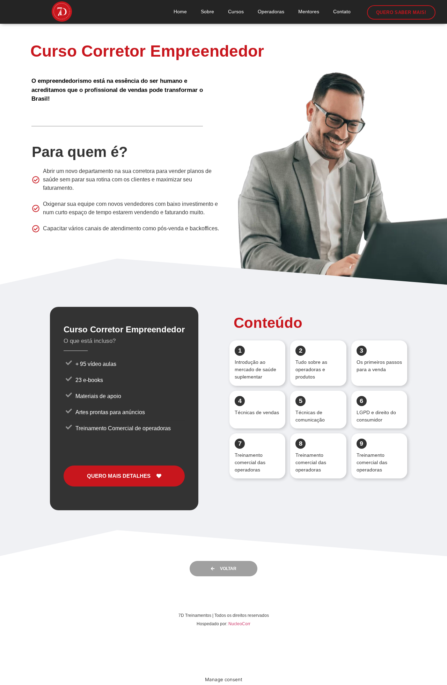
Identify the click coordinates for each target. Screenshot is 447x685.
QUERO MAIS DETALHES (119, 476)
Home (180, 11)
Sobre (207, 11)
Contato (342, 11)
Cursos (236, 11)
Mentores (308, 11)
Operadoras (271, 11)
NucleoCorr (239, 623)
